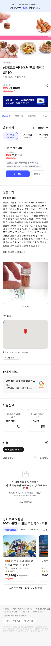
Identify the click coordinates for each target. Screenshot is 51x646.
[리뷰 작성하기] (46, 442)
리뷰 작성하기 (25, 502)
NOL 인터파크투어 (13, 449)
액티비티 (34, 529)
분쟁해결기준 (37, 611)
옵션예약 (6, 116)
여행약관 (25, 611)
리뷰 (44, 116)
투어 (23, 529)
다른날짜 (41, 127)
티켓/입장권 (10, 529)
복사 (26, 352)
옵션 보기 (17, 173)
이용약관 (6, 609)
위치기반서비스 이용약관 (22, 609)
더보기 (25, 306)
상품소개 (19, 116)
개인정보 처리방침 (43, 609)
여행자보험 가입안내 (11, 611)
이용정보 (32, 116)
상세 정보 (38, 174)
